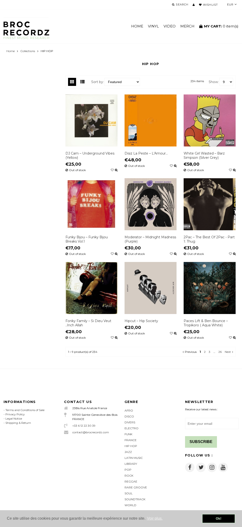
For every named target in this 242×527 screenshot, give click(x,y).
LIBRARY (131, 463)
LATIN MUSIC (134, 458)
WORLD (130, 505)
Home (10, 51)
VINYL (153, 26)
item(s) (221, 26)
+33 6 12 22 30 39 (83, 425)
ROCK (129, 475)
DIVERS (130, 422)
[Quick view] (116, 170)
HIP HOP (131, 446)
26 (220, 352)
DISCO (129, 416)
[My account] (194, 4)
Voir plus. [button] (155, 518)
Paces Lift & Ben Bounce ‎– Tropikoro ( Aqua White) (206, 323)
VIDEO (170, 26)
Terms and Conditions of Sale (24, 410)
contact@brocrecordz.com (90, 432)
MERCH (187, 26)
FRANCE (131, 440)
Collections (27, 51)
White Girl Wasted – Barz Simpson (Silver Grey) (204, 155)
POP (128, 469)
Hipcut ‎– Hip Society (141, 321)
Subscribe (201, 442)
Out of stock (77, 170)
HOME (137, 26)
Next (228, 352)
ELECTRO (131, 428)
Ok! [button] (218, 518)
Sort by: (97, 82)
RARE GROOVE (136, 487)
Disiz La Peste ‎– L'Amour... (146, 153)
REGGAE (131, 481)
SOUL (129, 493)
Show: (214, 82)
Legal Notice (13, 418)
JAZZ (128, 452)
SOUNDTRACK (135, 499)
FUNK (128, 434)
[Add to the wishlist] (112, 170)
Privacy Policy (15, 414)
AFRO (129, 410)
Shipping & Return (18, 423)
